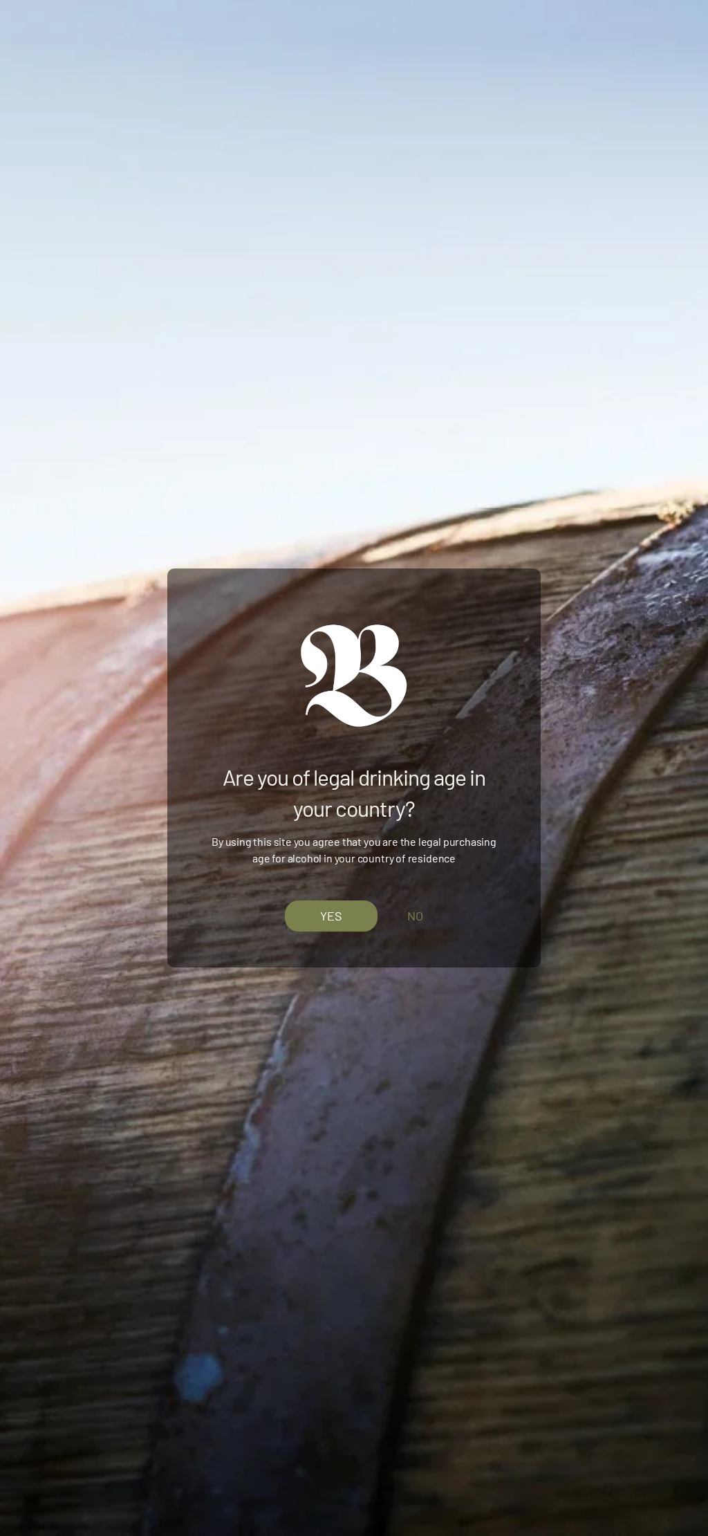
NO (415, 915)
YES (331, 915)
